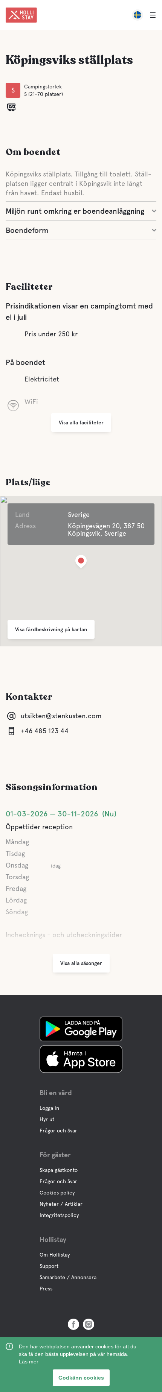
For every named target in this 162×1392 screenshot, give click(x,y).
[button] (81, 563)
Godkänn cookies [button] (81, 1378)
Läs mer (28, 1362)
